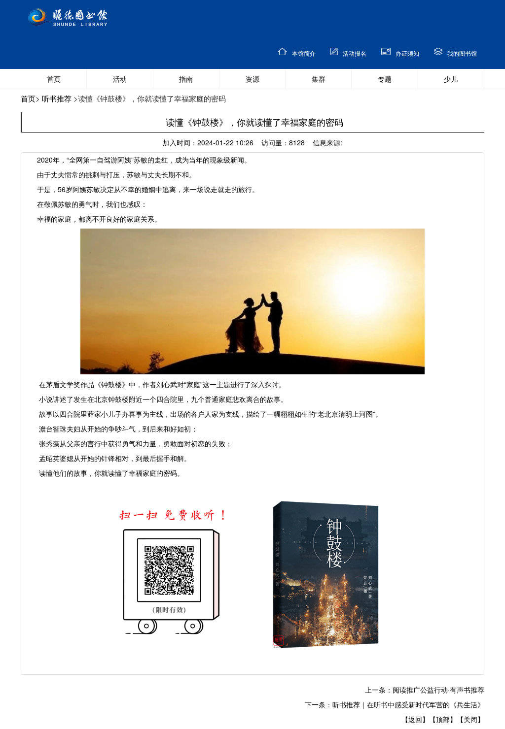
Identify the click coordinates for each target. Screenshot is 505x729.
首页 (28, 98)
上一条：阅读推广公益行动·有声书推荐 (424, 690)
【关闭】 (470, 719)
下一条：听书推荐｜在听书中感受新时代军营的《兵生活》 (394, 704)
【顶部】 (443, 719)
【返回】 (415, 719)
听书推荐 (57, 98)
